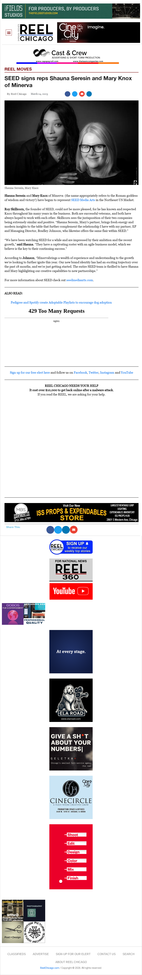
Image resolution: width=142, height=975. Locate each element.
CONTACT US (106, 954)
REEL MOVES (18, 69)
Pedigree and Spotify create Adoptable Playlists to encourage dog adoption (61, 302)
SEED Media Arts (83, 200)
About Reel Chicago (71, 962)
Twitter (94, 372)
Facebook (80, 372)
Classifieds (16, 954)
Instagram (107, 372)
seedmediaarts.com (79, 280)
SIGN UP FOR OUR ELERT (73, 954)
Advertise (41, 954)
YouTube (127, 372)
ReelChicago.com (49, 968)
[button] (9, 32)
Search (129, 954)
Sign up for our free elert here (30, 372)
